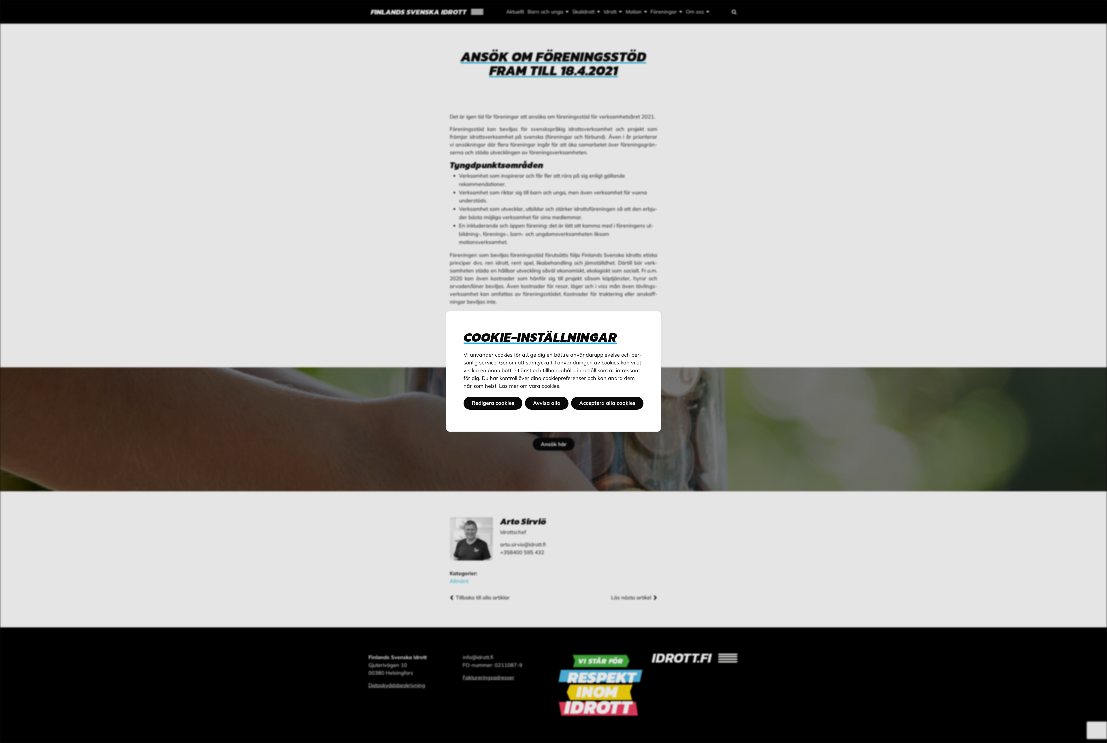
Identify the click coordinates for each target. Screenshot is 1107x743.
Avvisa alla (546, 403)
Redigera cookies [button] (493, 403)
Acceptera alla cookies (607, 403)
